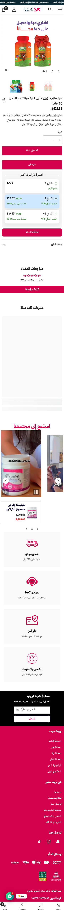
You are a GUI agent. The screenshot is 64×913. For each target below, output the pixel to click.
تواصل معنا (56, 804)
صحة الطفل (55, 760)
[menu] (60, 10)
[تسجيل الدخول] (14, 10)
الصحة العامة (55, 741)
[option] (32, 44)
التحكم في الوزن (54, 772)
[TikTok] (39, 841)
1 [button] (37, 529)
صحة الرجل (56, 747)
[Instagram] (48, 841)
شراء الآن (32, 164)
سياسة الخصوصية (52, 810)
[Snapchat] (57, 841)
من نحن (57, 792)
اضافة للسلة (32, 232)
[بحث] (50, 9)
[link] (32, 403)
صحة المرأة (56, 753)
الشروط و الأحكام (53, 822)
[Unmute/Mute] (52, 492)
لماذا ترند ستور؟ (54, 798)
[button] (52, 71)
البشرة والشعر (54, 766)
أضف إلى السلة (32, 150)
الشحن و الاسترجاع (52, 816)
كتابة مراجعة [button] (32, 290)
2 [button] (32, 529)
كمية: (59, 132)
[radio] (32, 186)
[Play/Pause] (36, 492)
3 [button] (26, 529)
